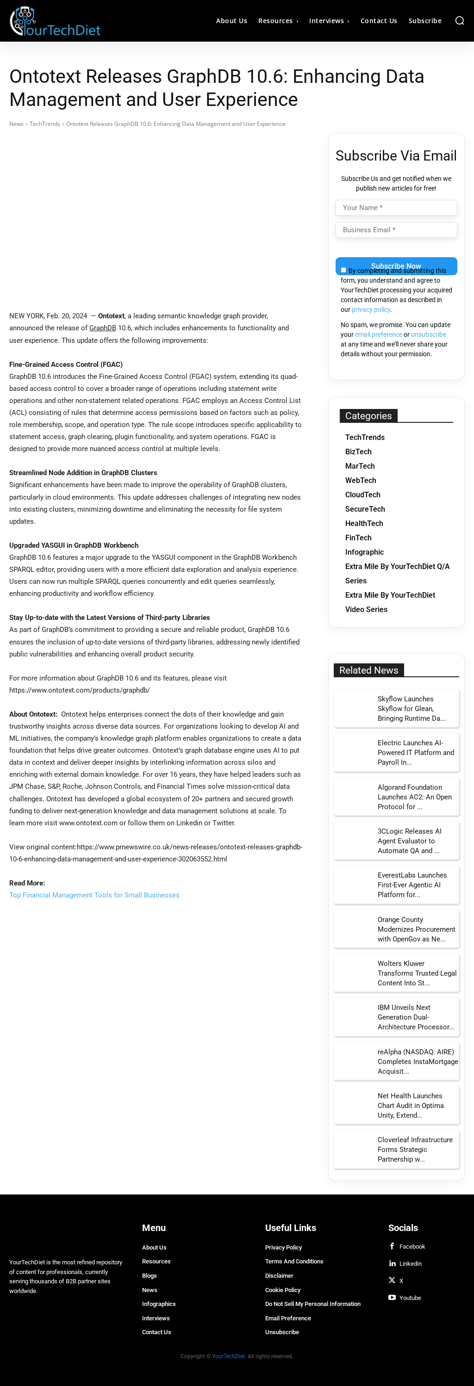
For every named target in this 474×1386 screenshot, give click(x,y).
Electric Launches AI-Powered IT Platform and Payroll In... (416, 753)
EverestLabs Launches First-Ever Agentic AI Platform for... (412, 885)
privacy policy (371, 309)
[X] (392, 1281)
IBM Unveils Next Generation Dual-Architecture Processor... (416, 1017)
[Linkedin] (392, 1263)
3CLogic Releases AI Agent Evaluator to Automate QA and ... (410, 841)
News (16, 124)
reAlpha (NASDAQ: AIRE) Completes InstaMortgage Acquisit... (418, 1062)
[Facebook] (392, 1246)
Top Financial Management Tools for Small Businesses (94, 895)
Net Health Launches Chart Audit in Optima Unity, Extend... (411, 1106)
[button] (460, 20)
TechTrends (45, 124)
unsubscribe (428, 334)
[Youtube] (392, 1298)
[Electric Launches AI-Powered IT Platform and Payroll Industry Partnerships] (352, 752)
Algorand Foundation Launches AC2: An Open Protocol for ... (415, 797)
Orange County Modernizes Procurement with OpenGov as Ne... (416, 929)
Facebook (412, 1246)
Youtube (410, 1297)
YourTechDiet (228, 1356)
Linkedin (410, 1263)
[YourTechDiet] (66, 21)
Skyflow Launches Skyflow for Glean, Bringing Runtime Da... (412, 709)
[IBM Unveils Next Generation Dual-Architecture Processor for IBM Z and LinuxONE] (352, 1016)
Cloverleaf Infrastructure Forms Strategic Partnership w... (415, 1149)
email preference (378, 334)
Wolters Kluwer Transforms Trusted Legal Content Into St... (417, 973)
